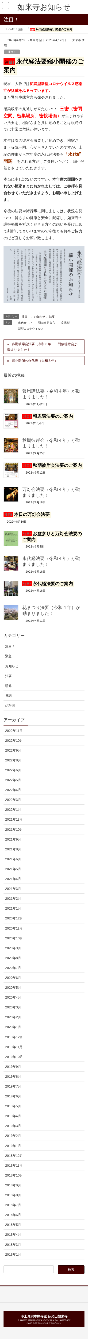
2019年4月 (13, 1116)
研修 (8, 686)
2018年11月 (14, 1165)
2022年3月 (13, 800)
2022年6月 (13, 770)
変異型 (65, 322)
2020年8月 (13, 958)
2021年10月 (14, 829)
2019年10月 (14, 1057)
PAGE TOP (81, 1294)
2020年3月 (13, 1007)
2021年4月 (13, 879)
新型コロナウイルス (30, 328)
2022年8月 (13, 760)
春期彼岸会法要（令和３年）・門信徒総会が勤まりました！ (42, 346)
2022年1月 (13, 809)
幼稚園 (10, 705)
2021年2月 (13, 898)
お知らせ (39, 316)
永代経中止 (25, 322)
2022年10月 (14, 740)
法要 (52, 316)
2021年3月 (13, 889)
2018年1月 (13, 1254)
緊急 (8, 656)
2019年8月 (13, 1076)
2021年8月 (13, 849)
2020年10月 (14, 938)
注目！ (12, 52)
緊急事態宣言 (46, 322)
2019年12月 (14, 1037)
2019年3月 (13, 1126)
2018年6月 (13, 1215)
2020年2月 (13, 1017)
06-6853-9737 (65, 1320)
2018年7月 (13, 1205)
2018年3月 (13, 1244)
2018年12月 (14, 1156)
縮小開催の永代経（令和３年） (35, 361)
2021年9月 (13, 839)
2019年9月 (13, 1067)
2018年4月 (13, 1234)
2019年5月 (13, 1106)
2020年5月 (13, 987)
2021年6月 (13, 859)
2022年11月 (14, 731)
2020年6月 (13, 978)
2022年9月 (13, 750)
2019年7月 (13, 1086)
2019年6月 (13, 1096)
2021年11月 (14, 819)
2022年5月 (13, 780)
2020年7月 (13, 968)
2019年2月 (13, 1136)
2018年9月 (13, 1185)
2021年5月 (13, 869)
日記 (8, 696)
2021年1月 (13, 908)
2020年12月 (14, 918)
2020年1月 (13, 1027)
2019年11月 (14, 1047)
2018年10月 (14, 1175)
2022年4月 (13, 790)
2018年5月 (13, 1225)
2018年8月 (13, 1195)
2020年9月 (13, 948)
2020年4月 (13, 997)
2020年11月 (14, 928)
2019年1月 (13, 1146)
